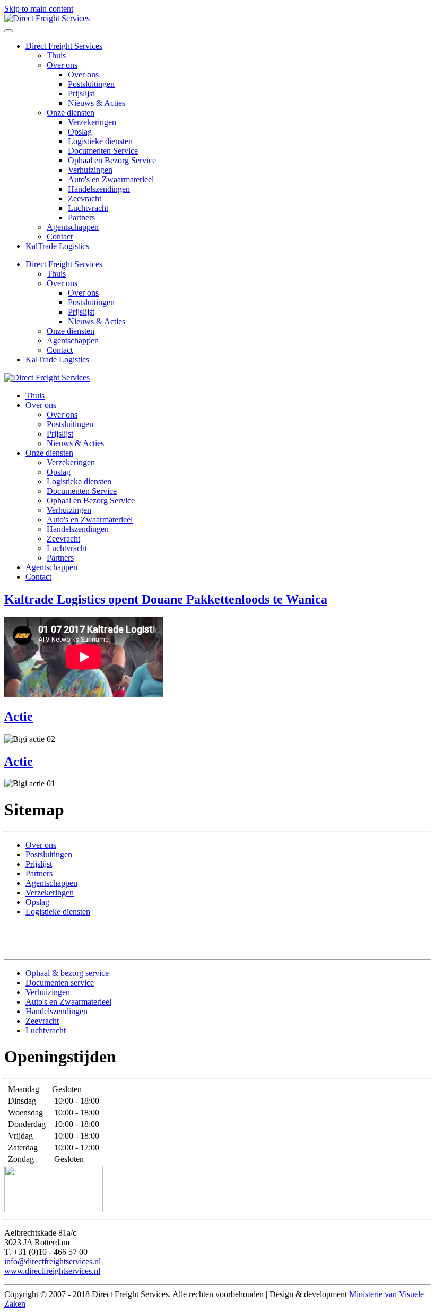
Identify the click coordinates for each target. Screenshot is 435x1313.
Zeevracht (84, 198)
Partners (81, 217)
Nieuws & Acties (96, 103)
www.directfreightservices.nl (52, 1270)
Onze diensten (70, 112)
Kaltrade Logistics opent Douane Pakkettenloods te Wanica (165, 599)
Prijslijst (81, 93)
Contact (60, 236)
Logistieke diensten (100, 141)
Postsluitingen (91, 83)
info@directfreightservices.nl (52, 1261)
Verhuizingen (90, 169)
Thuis (56, 55)
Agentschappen (73, 227)
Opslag (80, 131)
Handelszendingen (99, 188)
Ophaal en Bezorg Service (112, 160)
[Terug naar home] (47, 18)
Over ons (62, 64)
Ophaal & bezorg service (67, 973)
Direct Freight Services (63, 45)
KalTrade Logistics (57, 246)
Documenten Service (103, 150)
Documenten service (59, 982)
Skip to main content (38, 8)
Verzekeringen (92, 122)
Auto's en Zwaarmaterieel (111, 179)
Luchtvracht (88, 207)
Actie (18, 716)
